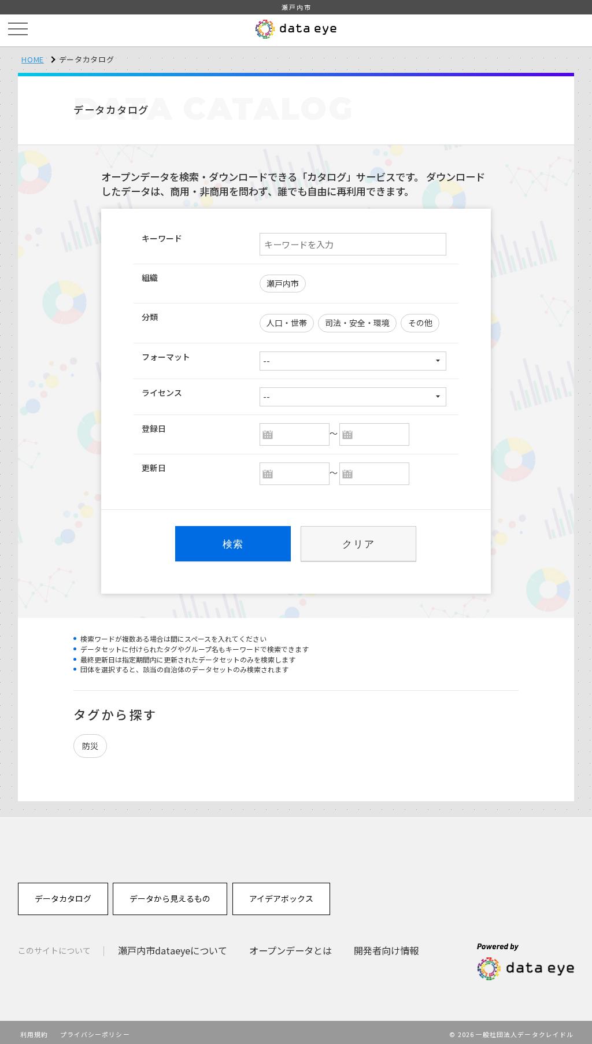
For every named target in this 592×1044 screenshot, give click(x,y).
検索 (233, 544)
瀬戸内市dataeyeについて (172, 950)
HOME (32, 59)
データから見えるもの (170, 898)
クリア (358, 544)
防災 (90, 745)
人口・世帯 (287, 322)
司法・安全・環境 (357, 322)
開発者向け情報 (386, 950)
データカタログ (63, 898)
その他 (420, 322)
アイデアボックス (281, 898)
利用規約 (34, 1034)
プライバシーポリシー (95, 1034)
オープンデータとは (290, 950)
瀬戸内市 (283, 283)
